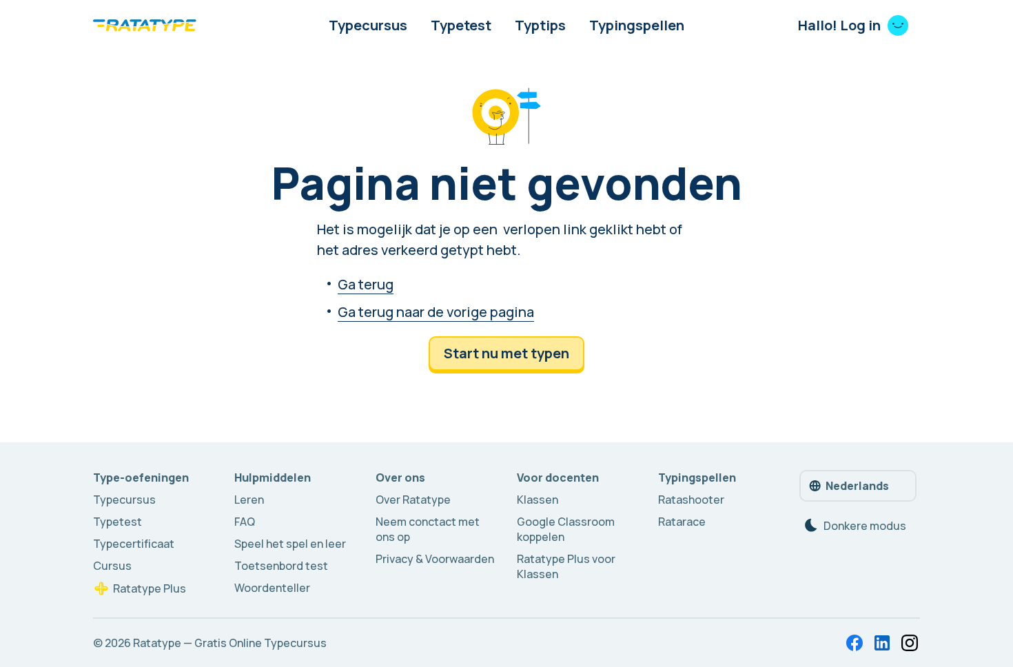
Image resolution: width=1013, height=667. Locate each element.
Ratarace (682, 521)
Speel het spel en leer (290, 543)
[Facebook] (854, 643)
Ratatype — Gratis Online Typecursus (230, 642)
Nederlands (857, 485)
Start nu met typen (506, 353)
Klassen (537, 499)
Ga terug (365, 284)
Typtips (540, 25)
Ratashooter (691, 499)
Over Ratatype (413, 499)
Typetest (461, 25)
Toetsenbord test (281, 565)
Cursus (112, 565)
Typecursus (368, 25)
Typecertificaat (133, 543)
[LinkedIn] (882, 643)
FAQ (244, 521)
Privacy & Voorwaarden (435, 558)
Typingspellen (636, 25)
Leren (249, 499)
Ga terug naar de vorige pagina (436, 311)
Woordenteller (272, 587)
